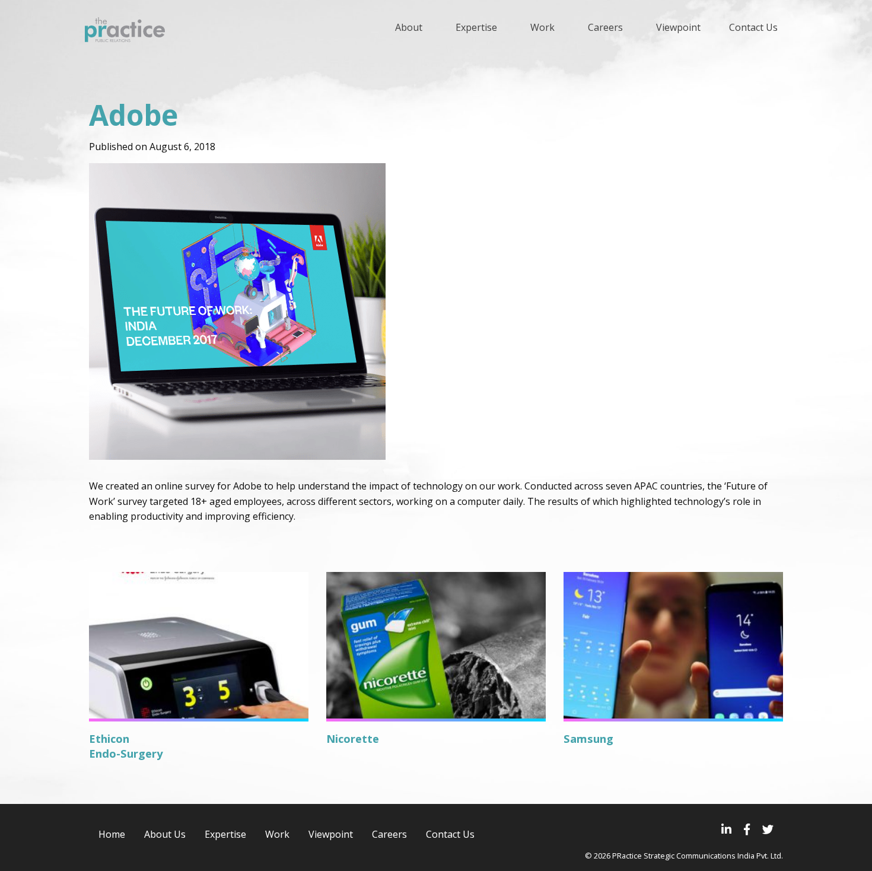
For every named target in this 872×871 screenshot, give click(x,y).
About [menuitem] (408, 27)
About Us (165, 834)
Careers (389, 834)
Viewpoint (330, 834)
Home (111, 834)
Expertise (225, 834)
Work (277, 834)
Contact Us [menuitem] (753, 27)
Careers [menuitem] (605, 27)
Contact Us (450, 834)
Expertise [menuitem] (476, 27)
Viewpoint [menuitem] (678, 27)
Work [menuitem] (542, 27)
